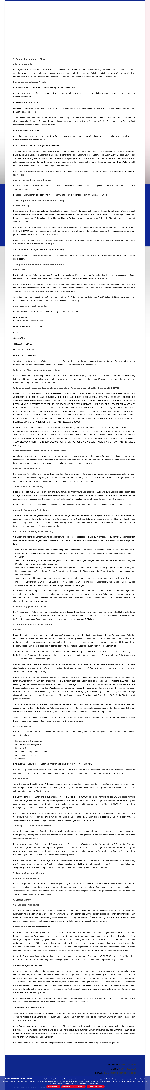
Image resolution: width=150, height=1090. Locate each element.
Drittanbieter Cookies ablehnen (73, 1087)
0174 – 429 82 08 (127, 1069)
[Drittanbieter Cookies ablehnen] (147, 1083)
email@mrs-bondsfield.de (120, 1073)
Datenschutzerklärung (96, 1087)
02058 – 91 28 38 (127, 1064)
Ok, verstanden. (53, 1087)
